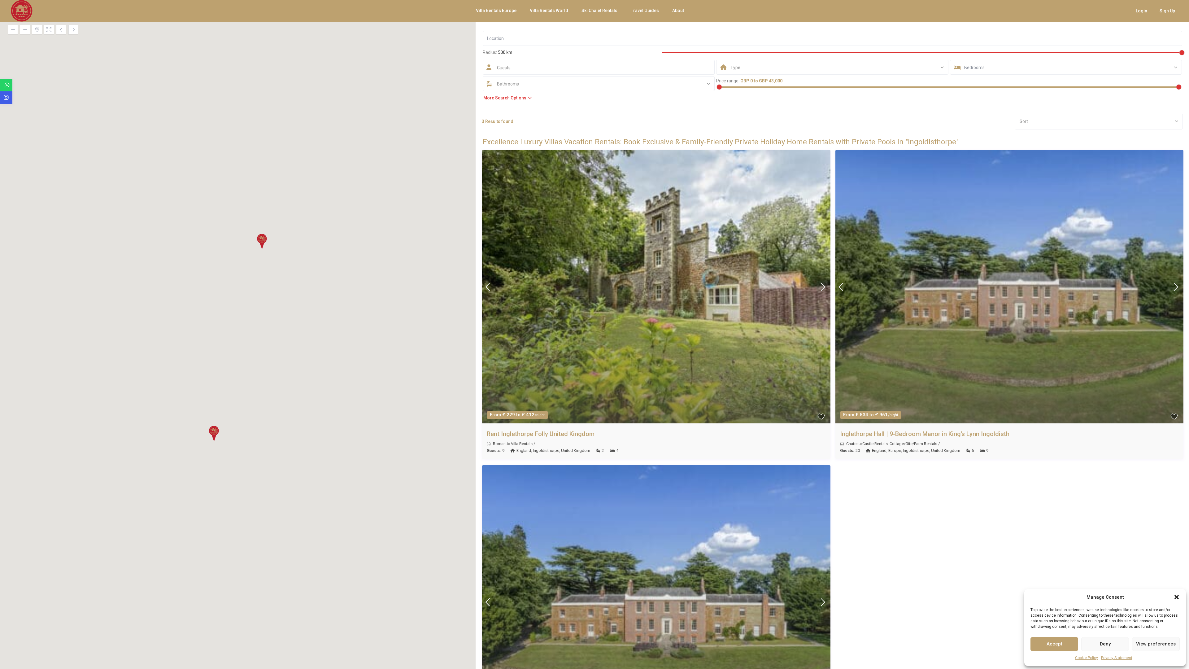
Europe (894, 450)
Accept (1054, 644)
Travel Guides (645, 10)
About (678, 10)
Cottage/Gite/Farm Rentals (913, 443)
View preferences (1156, 644)
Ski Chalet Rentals (599, 10)
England (523, 450)
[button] (1177, 597)
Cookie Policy (1086, 658)
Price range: (727, 81)
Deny (1105, 644)
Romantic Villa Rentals (513, 443)
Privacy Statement (1116, 658)
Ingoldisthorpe (546, 450)
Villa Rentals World (549, 10)
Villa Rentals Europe (496, 10)
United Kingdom (575, 450)
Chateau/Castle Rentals (867, 443)
